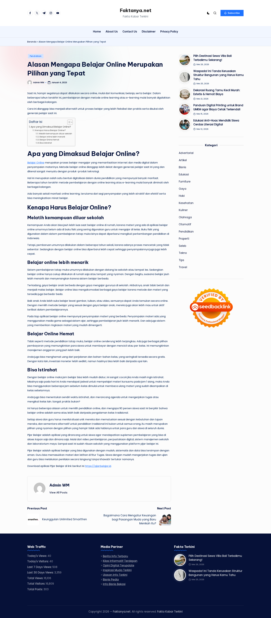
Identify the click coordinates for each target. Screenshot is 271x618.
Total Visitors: (36, 584)
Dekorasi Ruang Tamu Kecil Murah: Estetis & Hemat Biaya (216, 92)
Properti (184, 239)
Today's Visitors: (38, 561)
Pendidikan (36, 56)
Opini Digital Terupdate (118, 565)
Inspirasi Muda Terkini (117, 570)
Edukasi (184, 174)
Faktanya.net (135, 10)
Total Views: (35, 578)
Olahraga (185, 217)
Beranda (31, 41)
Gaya (182, 189)
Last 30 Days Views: (40, 572)
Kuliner (183, 210)
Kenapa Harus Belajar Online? (50, 130)
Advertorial (186, 153)
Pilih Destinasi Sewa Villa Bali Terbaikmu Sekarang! (212, 58)
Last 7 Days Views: (39, 567)
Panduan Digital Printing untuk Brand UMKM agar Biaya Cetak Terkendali (218, 107)
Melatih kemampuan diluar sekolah (55, 133)
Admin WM (59, 485)
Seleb (182, 246)
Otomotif (185, 224)
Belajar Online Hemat (49, 140)
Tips (181, 260)
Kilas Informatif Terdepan (120, 561)
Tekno (183, 253)
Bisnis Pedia (111, 579)
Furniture (185, 181)
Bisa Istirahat (46, 143)
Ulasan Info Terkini (115, 575)
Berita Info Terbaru (115, 556)
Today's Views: (37, 556)
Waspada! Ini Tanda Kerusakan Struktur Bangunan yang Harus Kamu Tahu (218, 75)
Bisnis (182, 167)
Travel (183, 267)
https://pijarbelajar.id (98, 466)
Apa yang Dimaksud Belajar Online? (51, 126)
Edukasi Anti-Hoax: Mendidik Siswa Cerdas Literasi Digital (216, 122)
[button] (232, 13)
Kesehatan (186, 203)
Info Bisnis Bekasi (114, 584)
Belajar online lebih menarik (52, 137)
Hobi (182, 196)
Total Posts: (35, 589)
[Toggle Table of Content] (68, 122)
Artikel (183, 160)
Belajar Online (35, 162)
